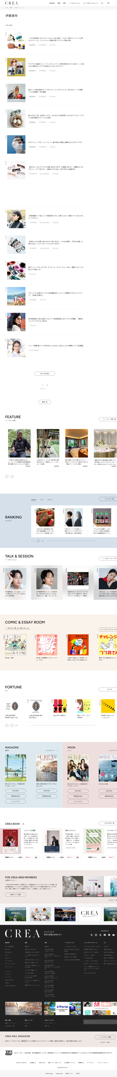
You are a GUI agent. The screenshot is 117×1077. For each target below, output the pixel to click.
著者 (26, 1026)
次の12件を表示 (44, 373)
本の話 (77, 1073)
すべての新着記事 (9, 946)
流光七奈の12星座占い (109, 952)
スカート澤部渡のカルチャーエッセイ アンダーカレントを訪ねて (91, 968)
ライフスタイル (42, 45)
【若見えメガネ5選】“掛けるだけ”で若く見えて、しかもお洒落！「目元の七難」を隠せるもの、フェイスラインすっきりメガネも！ (55, 242)
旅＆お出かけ (33, 45)
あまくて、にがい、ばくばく (91, 963)
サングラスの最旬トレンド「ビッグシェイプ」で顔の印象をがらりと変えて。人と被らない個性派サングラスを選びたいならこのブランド (56, 65)
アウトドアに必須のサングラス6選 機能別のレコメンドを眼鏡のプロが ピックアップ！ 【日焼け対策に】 (55, 294)
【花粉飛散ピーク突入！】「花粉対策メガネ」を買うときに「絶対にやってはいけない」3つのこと (55, 217)
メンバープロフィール (50, 1023)
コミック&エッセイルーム (90, 3)
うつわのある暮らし (30, 973)
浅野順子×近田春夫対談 (70, 954)
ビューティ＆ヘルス (44, 173)
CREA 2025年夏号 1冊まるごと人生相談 (50, 972)
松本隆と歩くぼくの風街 (70, 957)
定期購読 (80, 1062)
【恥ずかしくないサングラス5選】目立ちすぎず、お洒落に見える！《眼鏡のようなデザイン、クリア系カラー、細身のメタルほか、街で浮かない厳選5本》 (55, 168)
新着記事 (52, 3)
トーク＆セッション (74, 3)
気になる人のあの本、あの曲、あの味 (72, 950)
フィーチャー (8, 977)
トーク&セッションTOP (70, 946)
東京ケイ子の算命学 (109, 958)
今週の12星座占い (108, 955)
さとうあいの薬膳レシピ (31, 970)
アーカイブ (8, 974)
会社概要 (32, 1062)
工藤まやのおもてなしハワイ (32, 960)
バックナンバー (50, 750)
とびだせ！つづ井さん (89, 955)
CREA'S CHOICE (9, 980)
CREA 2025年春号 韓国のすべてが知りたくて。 (52, 977)
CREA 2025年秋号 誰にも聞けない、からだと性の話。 (52, 967)
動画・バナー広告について (55, 1062)
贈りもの (7, 949)
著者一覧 (44, 402)
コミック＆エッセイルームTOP (91, 946)
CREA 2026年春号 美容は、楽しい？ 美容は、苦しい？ (52, 956)
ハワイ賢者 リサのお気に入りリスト (32, 956)
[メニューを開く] (108, 3)
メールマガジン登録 (105, 1037)
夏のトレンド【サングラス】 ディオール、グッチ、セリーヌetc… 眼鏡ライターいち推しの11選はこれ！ (55, 268)
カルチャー (8, 958)
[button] (7, 476)
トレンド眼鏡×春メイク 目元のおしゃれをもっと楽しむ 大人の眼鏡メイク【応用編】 (56, 346)
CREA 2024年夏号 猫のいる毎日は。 (49, 991)
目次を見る (15, 791)
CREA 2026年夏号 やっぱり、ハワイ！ (49, 950)
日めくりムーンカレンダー (110, 961)
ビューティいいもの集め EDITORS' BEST (31, 976)
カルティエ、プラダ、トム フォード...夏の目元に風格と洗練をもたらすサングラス (55, 142)
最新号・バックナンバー (11, 1023)
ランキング (8, 971)
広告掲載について (68, 1062)
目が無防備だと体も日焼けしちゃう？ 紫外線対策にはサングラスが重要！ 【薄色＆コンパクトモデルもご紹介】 (55, 320)
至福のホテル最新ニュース (31, 962)
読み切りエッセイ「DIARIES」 (91, 952)
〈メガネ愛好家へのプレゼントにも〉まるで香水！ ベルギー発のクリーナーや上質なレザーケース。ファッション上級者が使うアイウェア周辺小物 (55, 39)
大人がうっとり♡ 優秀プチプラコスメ (32, 981)
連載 (59, 3)
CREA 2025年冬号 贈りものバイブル (49, 981)
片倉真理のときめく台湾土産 (32, 952)
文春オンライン (69, 1073)
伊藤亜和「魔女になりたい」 (91, 949)
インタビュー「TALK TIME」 (91, 961)
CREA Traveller (49, 1073)
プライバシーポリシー (103, 1062)
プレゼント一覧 (104, 1042)
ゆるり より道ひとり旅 (89, 973)
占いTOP (106, 946)
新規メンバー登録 (15, 894)
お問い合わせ (42, 1062)
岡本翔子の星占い (108, 949)
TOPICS (7, 983)
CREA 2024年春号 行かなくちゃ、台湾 (49, 995)
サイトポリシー (91, 1062)
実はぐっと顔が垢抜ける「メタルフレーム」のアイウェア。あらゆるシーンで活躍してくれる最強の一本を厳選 (56, 91)
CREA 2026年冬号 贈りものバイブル (49, 961)
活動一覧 (47, 1026)
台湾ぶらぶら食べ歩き (30, 949)
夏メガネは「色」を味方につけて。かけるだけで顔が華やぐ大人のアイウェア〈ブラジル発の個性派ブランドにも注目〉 (56, 116)
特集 (64, 3)
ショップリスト (15, 801)
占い (102, 3)
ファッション (53, 45)
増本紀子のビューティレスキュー (32, 986)
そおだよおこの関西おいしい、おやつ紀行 (32, 966)
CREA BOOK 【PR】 (10, 1026)
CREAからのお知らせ (10, 985)
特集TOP (47, 946)
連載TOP (27, 946)
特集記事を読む (15, 796)
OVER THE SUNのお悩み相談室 (72, 960)
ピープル (27, 1023)
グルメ (6, 955)
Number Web (59, 1073)
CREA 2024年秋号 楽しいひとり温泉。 (49, 986)
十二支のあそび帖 (88, 958)
